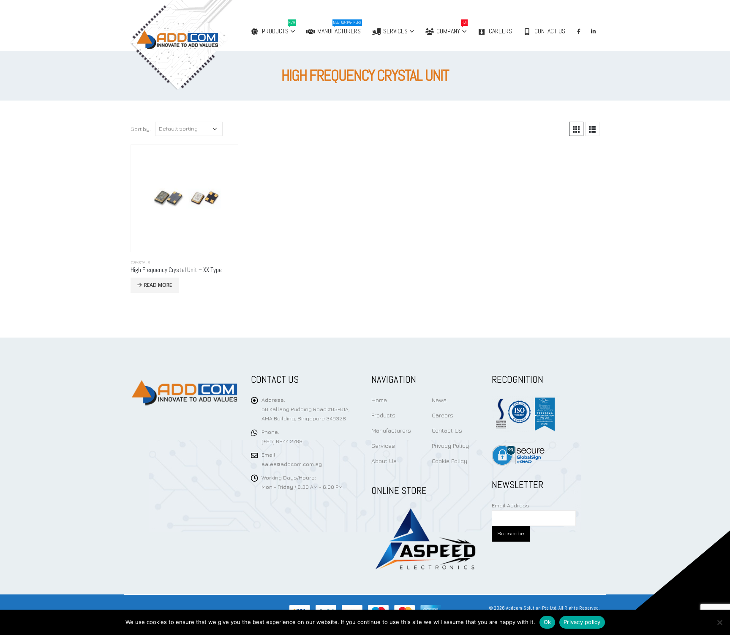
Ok (547, 622)
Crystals (140, 262)
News (439, 399)
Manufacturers (339, 27)
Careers (500, 31)
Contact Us (549, 31)
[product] (184, 198)
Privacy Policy (450, 445)
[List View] (592, 129)
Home (379, 399)
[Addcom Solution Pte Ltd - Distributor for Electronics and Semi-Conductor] (199, 45)
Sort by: (141, 128)
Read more (158, 285)
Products (278, 27)
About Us (384, 460)
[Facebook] (579, 31)
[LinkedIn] (593, 31)
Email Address (510, 505)
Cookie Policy (449, 460)
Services (395, 31)
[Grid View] (576, 129)
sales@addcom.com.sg (291, 464)
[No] (719, 622)
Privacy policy (582, 622)
